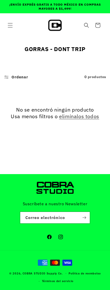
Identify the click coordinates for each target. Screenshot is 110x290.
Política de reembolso (85, 273)
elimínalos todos (79, 116)
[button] (10, 25)
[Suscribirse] (84, 218)
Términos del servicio (58, 281)
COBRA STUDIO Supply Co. (43, 273)
